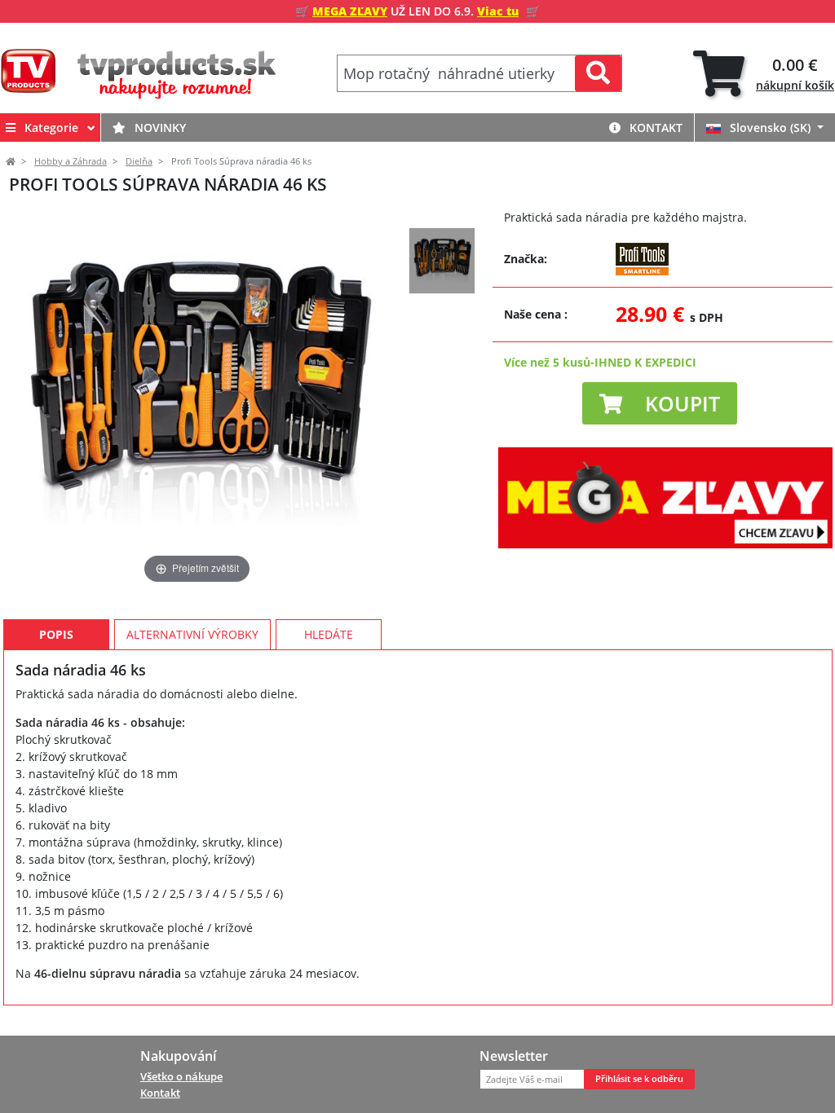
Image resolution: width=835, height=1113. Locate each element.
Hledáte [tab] (328, 634)
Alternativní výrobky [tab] (192, 634)
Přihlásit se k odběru (639, 1078)
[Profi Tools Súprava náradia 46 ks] (442, 260)
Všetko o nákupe (181, 1076)
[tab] (763, 74)
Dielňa (139, 161)
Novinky (158, 127)
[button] (659, 403)
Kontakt (654, 127)
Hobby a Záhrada (70, 161)
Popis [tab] (56, 634)
